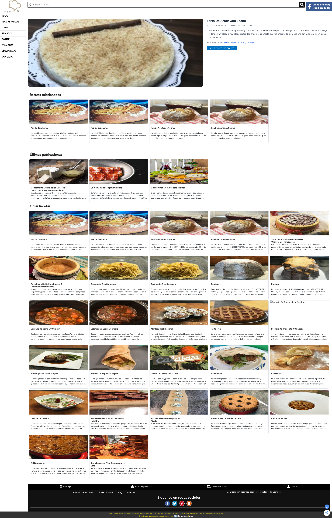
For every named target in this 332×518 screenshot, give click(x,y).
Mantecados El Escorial (162, 329)
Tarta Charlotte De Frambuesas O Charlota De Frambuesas (287, 240)
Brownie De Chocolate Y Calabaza (287, 329)
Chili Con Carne (38, 463)
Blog (120, 492)
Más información (182, 516)
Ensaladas (7, 45)
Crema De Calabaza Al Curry (164, 373)
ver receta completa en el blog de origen (237, 42)
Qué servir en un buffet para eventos (168, 188)
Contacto (7, 57)
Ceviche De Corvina (40, 418)
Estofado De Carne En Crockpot (45, 329)
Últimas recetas (106, 492)
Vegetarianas (9, 51)
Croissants (276, 373)
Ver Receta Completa (221, 48)
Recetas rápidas (10, 22)
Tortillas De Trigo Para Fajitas (104, 373)
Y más (191, 516)
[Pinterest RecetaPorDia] (182, 503)
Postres (6, 39)
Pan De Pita (216, 373)
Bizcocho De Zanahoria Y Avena (226, 418)
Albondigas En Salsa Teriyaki (44, 373)
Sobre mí (131, 492)
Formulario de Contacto (270, 492)
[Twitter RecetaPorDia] (175, 503)
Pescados (7, 33)
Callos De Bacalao (279, 418)
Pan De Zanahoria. (39, 128)
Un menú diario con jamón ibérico (106, 188)
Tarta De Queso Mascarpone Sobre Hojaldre (107, 419)
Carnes (5, 27)
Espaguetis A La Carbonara (103, 284)
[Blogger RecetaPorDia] (189, 503)
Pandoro (215, 284)
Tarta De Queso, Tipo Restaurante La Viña (108, 464)
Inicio (5, 16)
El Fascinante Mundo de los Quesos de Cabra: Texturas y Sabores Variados (49, 189)
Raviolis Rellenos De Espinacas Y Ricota (166, 419)
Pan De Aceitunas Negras (163, 128)
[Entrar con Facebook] (319, 6)
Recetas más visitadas (84, 492)
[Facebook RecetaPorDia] (168, 503)
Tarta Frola (216, 329)
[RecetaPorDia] (13, 6)
